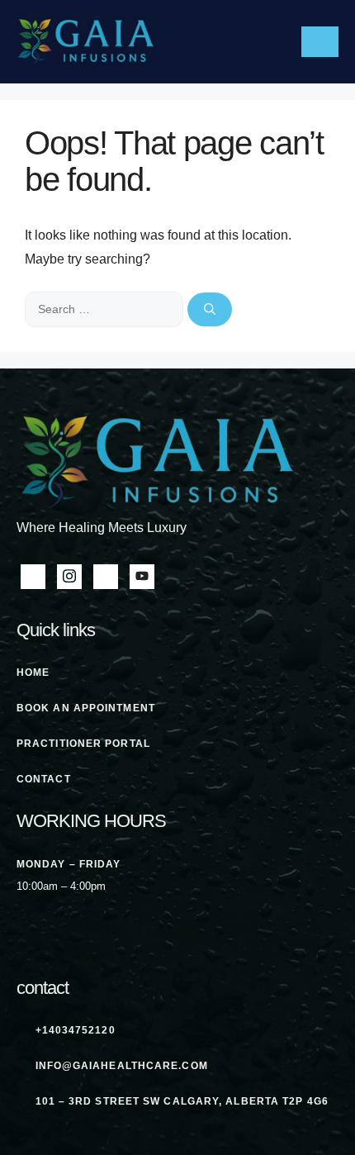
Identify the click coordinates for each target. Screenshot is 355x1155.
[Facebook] (33, 576)
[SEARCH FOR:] (106, 309)
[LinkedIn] (105, 576)
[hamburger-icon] (319, 41)
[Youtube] (142, 576)
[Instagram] (69, 576)
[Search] (209, 309)
